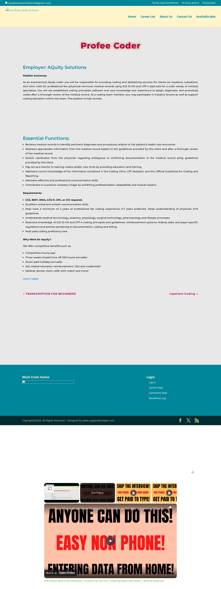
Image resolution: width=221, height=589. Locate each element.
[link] (49, 509)
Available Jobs (205, 16)
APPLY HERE (31, 279)
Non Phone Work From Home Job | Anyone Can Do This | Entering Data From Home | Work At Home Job (110, 509)
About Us (166, 16)
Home (132, 16)
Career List (148, 16)
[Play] (133, 492)
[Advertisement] (110, 325)
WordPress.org (157, 398)
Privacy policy (190, 3)
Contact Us (184, 16)
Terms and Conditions (165, 3)
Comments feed (158, 392)
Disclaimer (209, 3)
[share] (170, 507)
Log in (152, 382)
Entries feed (156, 387)
